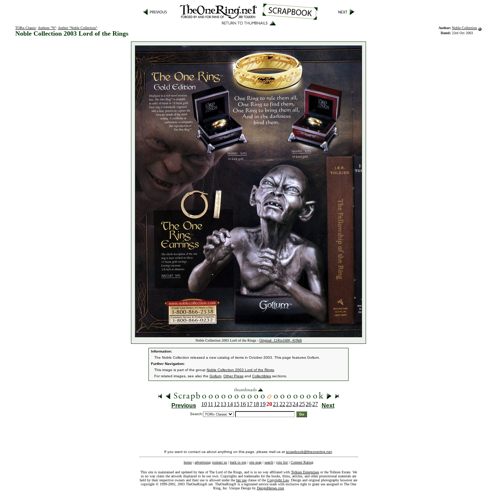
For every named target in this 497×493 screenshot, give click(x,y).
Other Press (233, 376)
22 (282, 404)
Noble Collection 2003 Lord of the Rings (240, 370)
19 (263, 404)
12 (217, 404)
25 (302, 404)
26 (308, 404)
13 (223, 404)
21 (276, 404)
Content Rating (302, 462)
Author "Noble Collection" (77, 28)
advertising (203, 462)
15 (236, 404)
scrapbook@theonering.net (309, 452)
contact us (219, 462)
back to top (238, 462)
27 (315, 404)
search (269, 462)
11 (210, 404)
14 (230, 404)
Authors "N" (47, 28)
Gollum (215, 376)
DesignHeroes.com (270, 488)
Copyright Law (278, 480)
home (188, 462)
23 (289, 404)
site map (255, 462)
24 (295, 404)
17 (250, 404)
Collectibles (261, 376)
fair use (241, 480)
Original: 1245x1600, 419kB (280, 340)
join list (282, 462)
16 (243, 404)
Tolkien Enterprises (305, 472)
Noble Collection (464, 28)
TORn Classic (25, 28)
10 (204, 404)
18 (256, 404)
